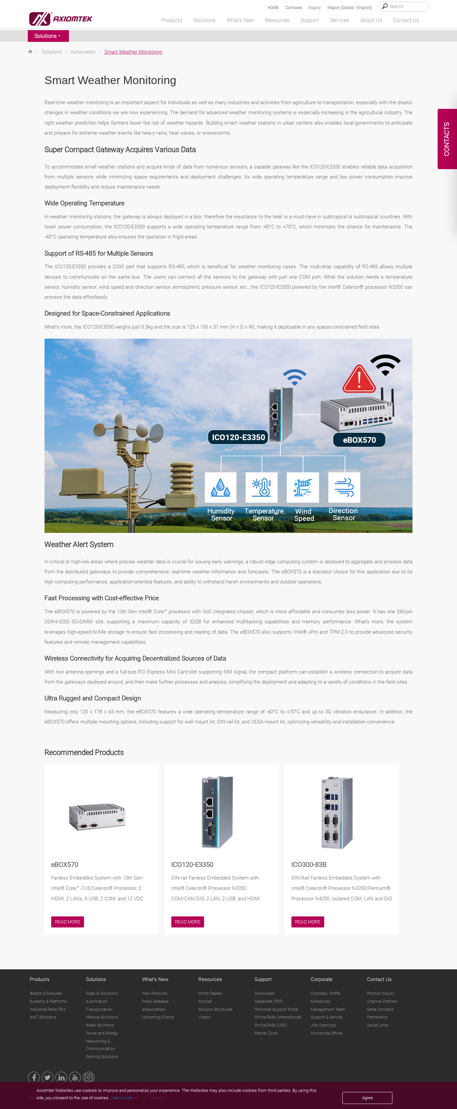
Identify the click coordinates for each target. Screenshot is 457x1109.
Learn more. (121, 1097)
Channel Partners (382, 1001)
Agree (367, 1097)
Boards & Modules (46, 993)
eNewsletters (153, 1009)
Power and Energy (102, 1033)
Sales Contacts (380, 1009)
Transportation (99, 1009)
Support (263, 979)
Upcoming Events (158, 1017)
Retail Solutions (100, 1025)
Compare (293, 7)
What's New (155, 979)
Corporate (322, 979)
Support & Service (326, 1017)
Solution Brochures (215, 1009)
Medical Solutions (102, 1017)
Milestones (320, 1001)
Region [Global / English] (350, 7)
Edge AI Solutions (102, 993)
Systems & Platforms (48, 1001)
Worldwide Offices (327, 1033)
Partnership (377, 1017)
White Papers (210, 993)
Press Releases (155, 1001)
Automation (83, 52)
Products (40, 979)
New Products (154, 993)
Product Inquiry (380, 993)
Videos (204, 1017)
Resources (210, 979)
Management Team (328, 1009)
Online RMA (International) (278, 1017)
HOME (273, 7)
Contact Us (379, 979)
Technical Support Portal (276, 1009)
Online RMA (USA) (271, 1025)
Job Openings (323, 1025)
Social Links (377, 1025)
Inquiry (314, 7)
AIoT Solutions (43, 1017)
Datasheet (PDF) (269, 1001)
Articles (205, 1001)
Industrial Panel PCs (47, 1009)
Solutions (45, 36)
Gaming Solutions (102, 1056)
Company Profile (325, 993)
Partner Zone (266, 1033)
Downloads (265, 993)
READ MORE (67, 921)
